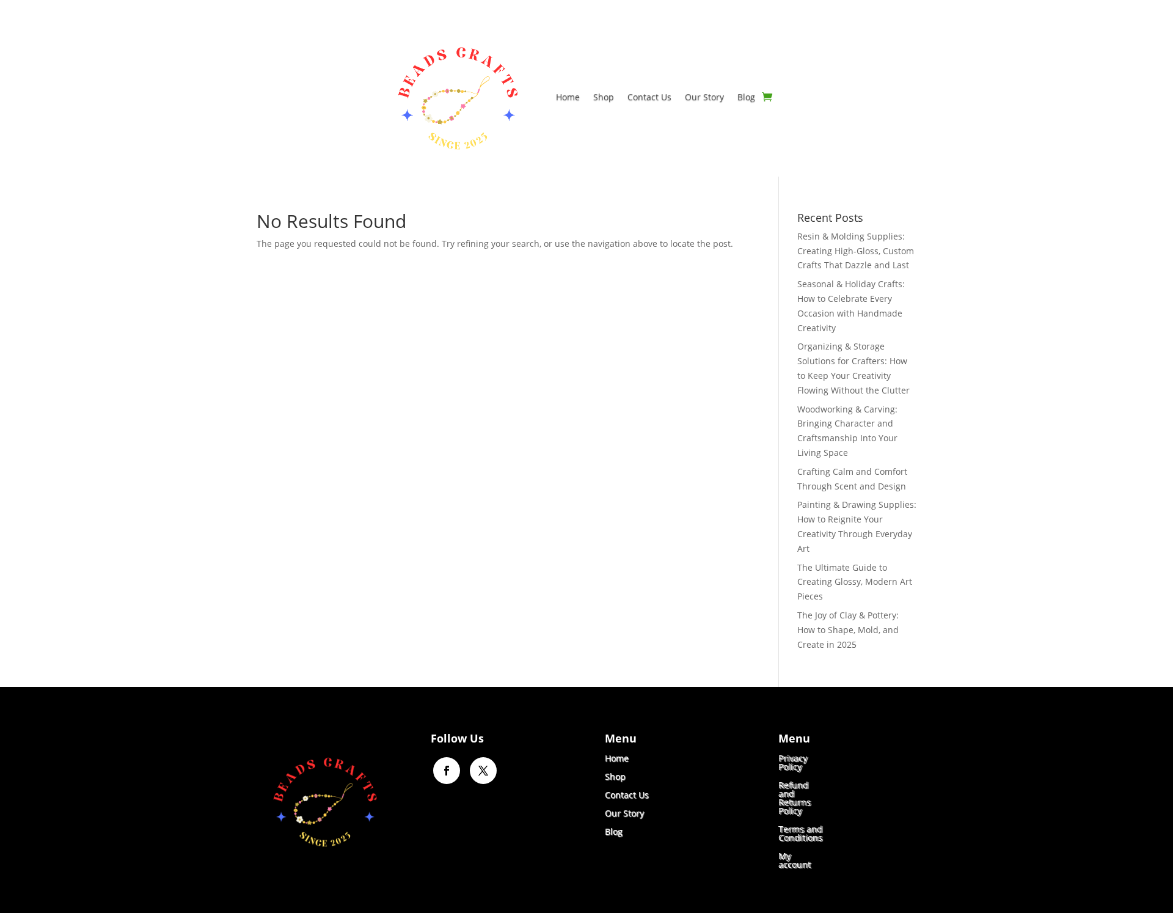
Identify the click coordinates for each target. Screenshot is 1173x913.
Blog (746, 97)
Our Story (704, 97)
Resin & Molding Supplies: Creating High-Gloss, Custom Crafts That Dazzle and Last (855, 250)
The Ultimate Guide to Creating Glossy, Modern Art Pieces (854, 582)
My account (794, 859)
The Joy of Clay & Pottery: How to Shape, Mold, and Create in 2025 (848, 629)
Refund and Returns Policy (794, 797)
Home (568, 97)
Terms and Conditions (800, 832)
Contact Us (649, 97)
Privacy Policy (792, 761)
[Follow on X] (483, 770)
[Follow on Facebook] (446, 770)
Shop (603, 97)
